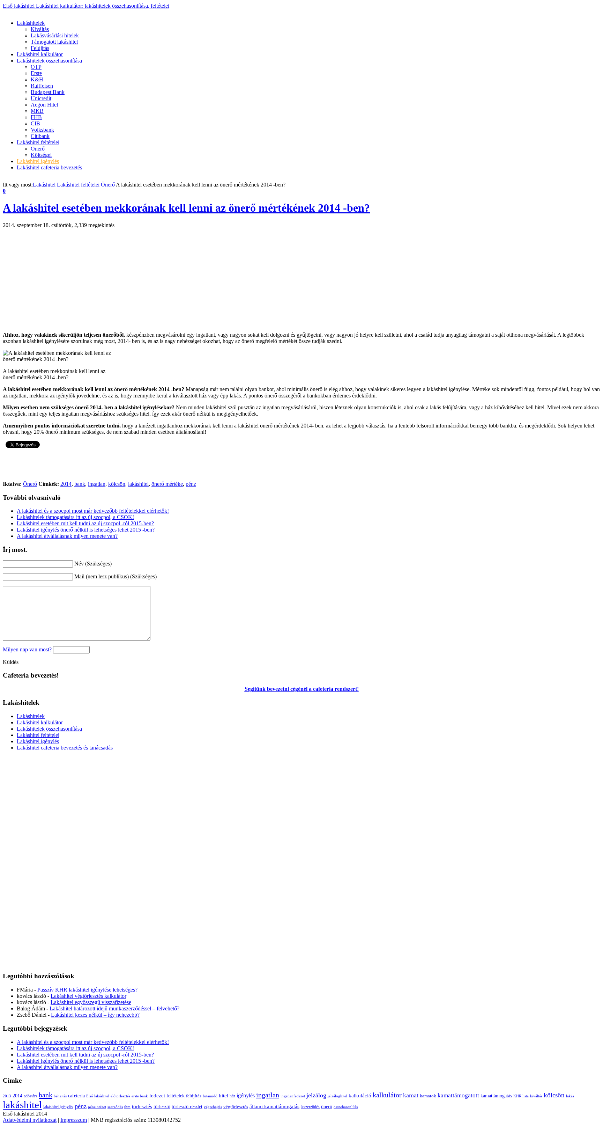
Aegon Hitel (44, 105)
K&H (37, 79)
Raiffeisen (42, 86)
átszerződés (310, 1106)
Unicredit (41, 98)
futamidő (210, 1096)
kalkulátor (387, 1095)
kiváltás (536, 1096)
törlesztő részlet (187, 1106)
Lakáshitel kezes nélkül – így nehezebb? (95, 1015)
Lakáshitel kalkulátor (40, 54)
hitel (223, 1095)
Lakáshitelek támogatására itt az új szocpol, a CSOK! (75, 517)
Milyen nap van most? (27, 649)
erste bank (140, 1096)
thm (127, 1107)
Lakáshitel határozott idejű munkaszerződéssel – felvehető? (114, 1008)
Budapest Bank (48, 92)
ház (232, 1096)
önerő (326, 1106)
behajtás (60, 1096)
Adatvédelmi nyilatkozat (30, 1120)
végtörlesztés (235, 1106)
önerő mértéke (167, 484)
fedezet (157, 1095)
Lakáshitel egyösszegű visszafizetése (91, 1002)
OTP (36, 67)
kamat (410, 1095)
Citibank (40, 136)
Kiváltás (40, 29)
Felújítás (40, 48)
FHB (36, 117)
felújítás (193, 1096)
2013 (7, 1096)
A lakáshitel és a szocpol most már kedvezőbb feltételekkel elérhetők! (93, 511)
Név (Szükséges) (93, 563)
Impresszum (73, 1120)
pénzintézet (97, 1107)
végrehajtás (213, 1107)
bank (79, 484)
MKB (37, 111)
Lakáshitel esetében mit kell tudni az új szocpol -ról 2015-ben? (85, 523)
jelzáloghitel (337, 1096)
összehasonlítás (346, 1107)
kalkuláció (360, 1095)
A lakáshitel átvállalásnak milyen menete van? (67, 536)
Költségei (41, 155)
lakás (570, 1096)
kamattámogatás (496, 1095)
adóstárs (30, 1096)
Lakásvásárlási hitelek (55, 35)
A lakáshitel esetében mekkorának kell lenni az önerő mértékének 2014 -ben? (186, 208)
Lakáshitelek (31, 23)
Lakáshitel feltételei (38, 142)
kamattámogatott (458, 1095)
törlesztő (162, 1106)
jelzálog (316, 1095)
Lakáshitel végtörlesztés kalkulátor (88, 996)
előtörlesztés (120, 1096)
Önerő (38, 149)
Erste (36, 73)
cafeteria (76, 1095)
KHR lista (521, 1096)
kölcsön (116, 484)
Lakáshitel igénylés (38, 161)
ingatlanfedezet (293, 1096)
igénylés (246, 1095)
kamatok (428, 1095)
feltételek (175, 1095)
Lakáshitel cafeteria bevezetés (49, 167)
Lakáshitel (44, 185)
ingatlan (96, 484)
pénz (191, 484)
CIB (35, 123)
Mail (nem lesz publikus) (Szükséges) (115, 576)
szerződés (115, 1107)
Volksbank (42, 130)
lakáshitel (138, 484)
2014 (66, 484)
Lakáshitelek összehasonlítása (49, 61)
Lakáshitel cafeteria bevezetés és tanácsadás (65, 748)
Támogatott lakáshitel (54, 42)
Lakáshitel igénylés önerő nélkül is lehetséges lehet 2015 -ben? (86, 530)
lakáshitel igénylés (58, 1106)
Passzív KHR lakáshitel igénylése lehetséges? (87, 990)
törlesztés (142, 1106)
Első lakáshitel (86, 6)
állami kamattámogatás (274, 1106)
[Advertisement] (130, 11)
